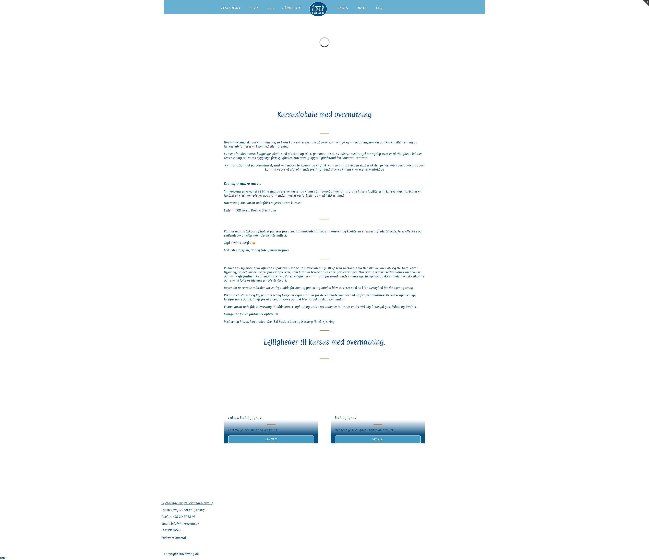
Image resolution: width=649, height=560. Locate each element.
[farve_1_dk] (404, 451)
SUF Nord (242, 210)
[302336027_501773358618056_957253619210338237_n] (221, 451)
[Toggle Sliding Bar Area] (646, 3)
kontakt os (376, 169)
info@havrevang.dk (185, 523)
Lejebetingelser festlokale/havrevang (187, 503)
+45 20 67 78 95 (184, 517)
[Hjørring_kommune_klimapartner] (301, 451)
